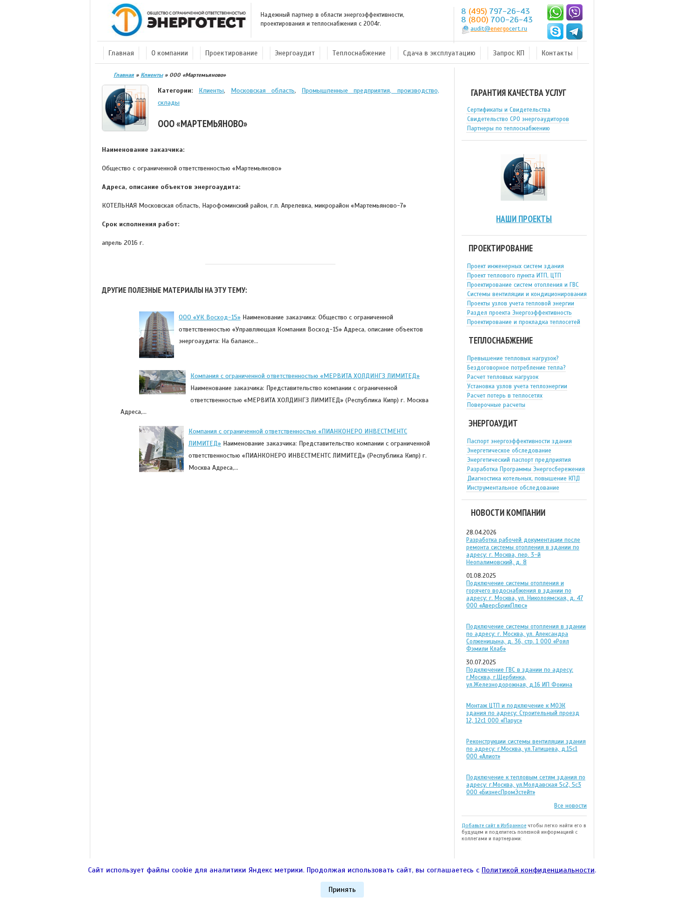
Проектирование (231, 53)
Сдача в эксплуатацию (439, 53)
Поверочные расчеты (496, 405)
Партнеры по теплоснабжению (508, 128)
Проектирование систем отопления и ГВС (523, 285)
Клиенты (211, 90)
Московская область (263, 90)
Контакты (557, 53)
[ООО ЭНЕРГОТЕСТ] (176, 20)
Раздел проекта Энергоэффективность (519, 313)
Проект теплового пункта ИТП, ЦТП (514, 275)
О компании (169, 53)
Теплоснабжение (359, 53)
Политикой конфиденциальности (538, 870)
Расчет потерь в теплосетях (505, 395)
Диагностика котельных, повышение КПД (523, 478)
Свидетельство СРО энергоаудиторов (518, 119)
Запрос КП (508, 53)
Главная (121, 53)
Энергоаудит (295, 53)
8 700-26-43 (497, 19)
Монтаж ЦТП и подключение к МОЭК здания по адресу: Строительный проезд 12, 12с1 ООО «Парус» (522, 713)
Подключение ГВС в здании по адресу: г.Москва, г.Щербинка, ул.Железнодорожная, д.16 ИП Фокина (519, 677)
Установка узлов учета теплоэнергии (517, 386)
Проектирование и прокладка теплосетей (523, 322)
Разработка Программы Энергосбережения (526, 469)
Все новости (570, 806)
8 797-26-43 (495, 11)
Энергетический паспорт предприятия (519, 460)
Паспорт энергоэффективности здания (519, 441)
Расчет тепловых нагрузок (502, 377)
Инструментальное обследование (513, 488)
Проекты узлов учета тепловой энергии (520, 303)
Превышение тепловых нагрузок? (513, 358)
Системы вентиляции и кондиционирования (527, 294)
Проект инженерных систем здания (515, 266)
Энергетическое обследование (509, 450)
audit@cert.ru (498, 29)
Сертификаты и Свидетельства (508, 110)
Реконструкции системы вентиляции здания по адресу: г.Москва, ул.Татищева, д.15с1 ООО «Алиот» (526, 749)
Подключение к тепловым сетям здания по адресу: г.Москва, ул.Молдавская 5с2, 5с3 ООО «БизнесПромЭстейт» (525, 785)
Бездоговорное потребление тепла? (516, 367)
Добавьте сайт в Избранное (494, 825)
